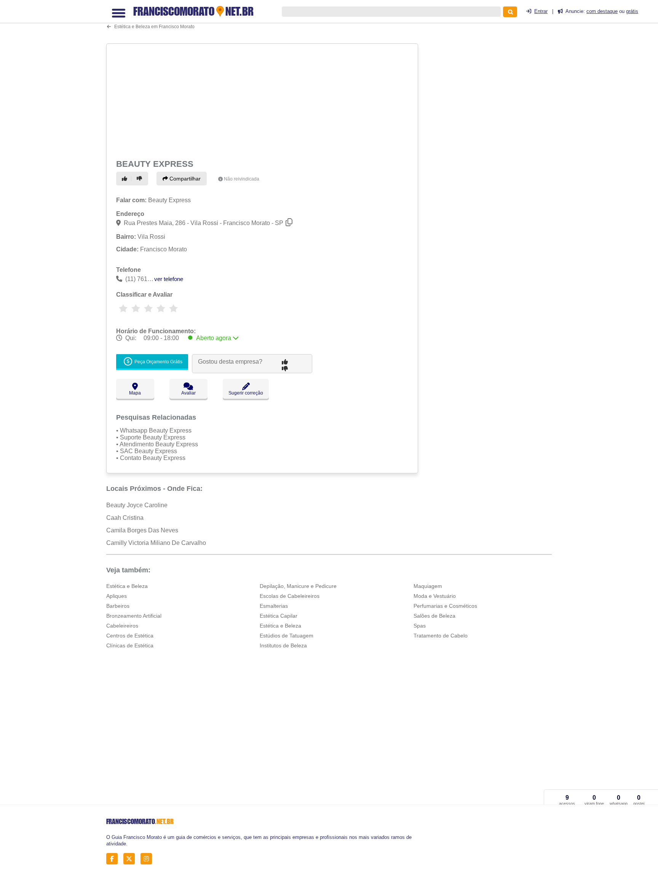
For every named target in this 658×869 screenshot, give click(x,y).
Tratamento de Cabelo (441, 636)
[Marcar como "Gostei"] (125, 178)
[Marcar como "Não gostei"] (140, 178)
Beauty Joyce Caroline (137, 505)
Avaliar (188, 393)
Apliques (116, 596)
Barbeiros (117, 606)
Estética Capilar (278, 616)
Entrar (541, 11)
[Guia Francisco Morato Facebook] (114, 859)
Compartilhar (184, 179)
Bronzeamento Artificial (133, 616)
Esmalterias (274, 606)
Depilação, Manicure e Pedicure (298, 586)
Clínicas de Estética (129, 645)
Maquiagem (428, 586)
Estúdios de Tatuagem (286, 636)
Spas (420, 626)
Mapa (135, 393)
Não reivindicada (241, 179)
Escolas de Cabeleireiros (289, 596)
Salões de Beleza (434, 616)
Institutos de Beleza (283, 645)
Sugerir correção (245, 393)
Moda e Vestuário (435, 596)
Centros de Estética (129, 636)
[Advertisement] (263, 99)
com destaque (602, 11)
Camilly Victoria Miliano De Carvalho (156, 543)
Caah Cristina (125, 517)
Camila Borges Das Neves (142, 530)
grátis (632, 11)
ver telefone (168, 279)
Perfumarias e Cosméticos (445, 606)
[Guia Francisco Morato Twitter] (131, 859)
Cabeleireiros (122, 626)
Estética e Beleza (127, 586)
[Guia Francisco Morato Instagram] (148, 859)
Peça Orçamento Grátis (157, 361)
